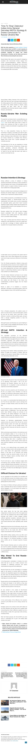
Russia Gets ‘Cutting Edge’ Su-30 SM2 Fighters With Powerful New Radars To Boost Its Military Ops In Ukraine (21, 675)
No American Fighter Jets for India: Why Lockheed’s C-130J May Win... (18, 702)
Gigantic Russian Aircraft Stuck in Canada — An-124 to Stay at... (18, 709)
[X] (12, 40)
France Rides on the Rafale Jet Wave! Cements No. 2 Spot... (18, 716)
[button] (3, 2)
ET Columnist (4, 37)
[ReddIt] (18, 40)
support (3, 122)
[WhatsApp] (15, 40)
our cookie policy (14, 740)
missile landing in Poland (21, 47)
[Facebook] (9, 40)
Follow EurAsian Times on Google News (11, 632)
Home (2, 23)
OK (25, 742)
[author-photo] (14, 688)
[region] (14, 14)
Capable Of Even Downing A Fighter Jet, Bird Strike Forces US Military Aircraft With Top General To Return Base (7, 675)
